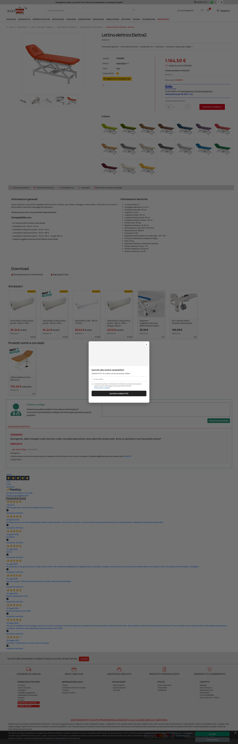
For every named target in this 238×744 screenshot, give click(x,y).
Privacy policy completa (102, 388)
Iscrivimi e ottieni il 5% (119, 393)
